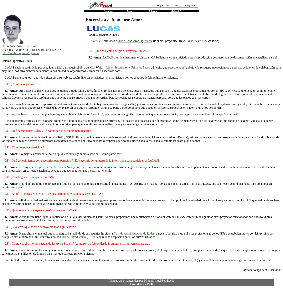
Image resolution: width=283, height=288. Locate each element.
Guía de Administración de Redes (134, 233)
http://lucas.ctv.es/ (65, 154)
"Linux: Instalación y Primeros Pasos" (128, 67)
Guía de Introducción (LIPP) (77, 237)
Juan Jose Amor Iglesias (135, 41)
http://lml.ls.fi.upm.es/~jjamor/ (21, 53)
